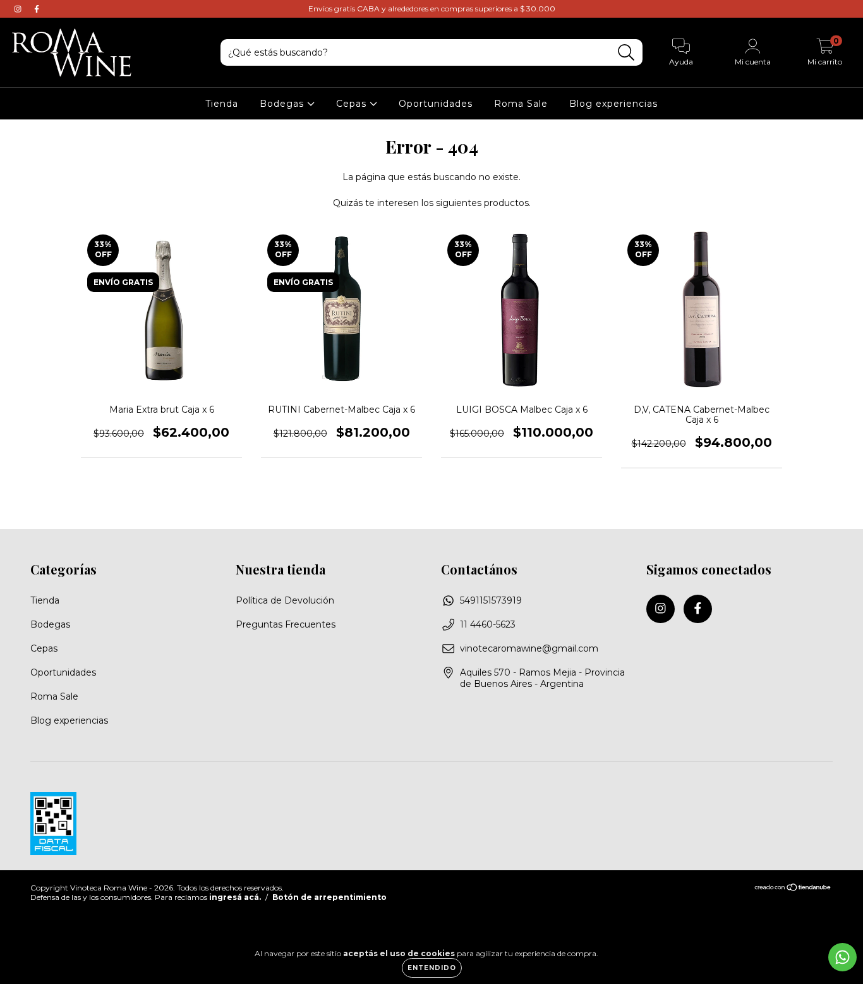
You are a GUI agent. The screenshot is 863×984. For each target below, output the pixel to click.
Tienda (221, 103)
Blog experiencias (613, 103)
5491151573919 (491, 600)
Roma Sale (521, 103)
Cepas (353, 103)
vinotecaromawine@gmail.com (529, 648)
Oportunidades (436, 103)
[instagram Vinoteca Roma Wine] (18, 9)
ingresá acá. (235, 897)
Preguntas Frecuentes (285, 624)
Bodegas (283, 103)
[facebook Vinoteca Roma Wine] (36, 9)
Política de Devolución (285, 600)
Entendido (431, 968)
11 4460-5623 (488, 624)
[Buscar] (626, 53)
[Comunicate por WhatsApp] (842, 957)
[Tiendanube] (793, 888)
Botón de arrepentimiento (329, 897)
